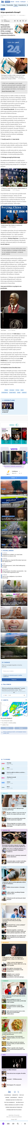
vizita (4, 867)
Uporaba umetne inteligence (14, 1109)
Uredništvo (15, 1095)
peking (6, 390)
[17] (16, 436)
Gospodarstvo (22, 5)
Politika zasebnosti (9, 1102)
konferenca (5, 392)
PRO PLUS (21, 1095)
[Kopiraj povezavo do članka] (26, 21)
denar (18, 392)
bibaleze (5, 793)
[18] (6, 436)
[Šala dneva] (24, 695)
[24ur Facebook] (15, 1092)
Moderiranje (13, 1097)
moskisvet (6, 942)
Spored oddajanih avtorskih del (14, 1107)
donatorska (12, 392)
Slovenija (3, 5)
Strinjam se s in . (12, 676)
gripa (22, 390)
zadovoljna (6, 830)
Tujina (15, 5)
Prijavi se (14, 679)
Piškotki (20, 1097)
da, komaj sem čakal (7, 720)
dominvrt (5, 980)
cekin (4, 904)
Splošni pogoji (20, 1102)
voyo (4, 1054)
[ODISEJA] (14, 425)
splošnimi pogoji (13, 675)
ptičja (17, 390)
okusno (5, 1017)
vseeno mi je (5, 725)
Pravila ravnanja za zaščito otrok (14, 1104)
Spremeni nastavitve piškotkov (14, 1099)
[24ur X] (18, 1092)
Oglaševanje (7, 1095)
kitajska (12, 390)
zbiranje (24, 392)
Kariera (7, 1097)
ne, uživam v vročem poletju (9, 722)
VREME (13, 477)
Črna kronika (9, 5)
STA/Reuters (7, 21)
